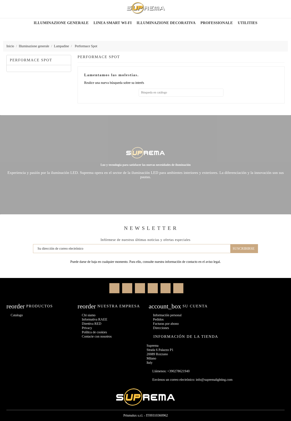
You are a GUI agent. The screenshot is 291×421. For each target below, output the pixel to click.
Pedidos (158, 319)
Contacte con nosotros (97, 336)
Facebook (114, 288)
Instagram (165, 288)
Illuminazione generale (61, 23)
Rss (140, 288)
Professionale (216, 23)
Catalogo (17, 315)
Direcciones (161, 328)
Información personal (167, 315)
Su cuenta (195, 306)
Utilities (247, 23)
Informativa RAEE (94, 319)
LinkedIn (178, 288)
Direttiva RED (91, 323)
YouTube (153, 288)
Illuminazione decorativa (166, 23)
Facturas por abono (166, 323)
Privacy (87, 328)
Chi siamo (88, 315)
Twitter (127, 288)
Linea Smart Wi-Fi (113, 23)
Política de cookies (94, 332)
